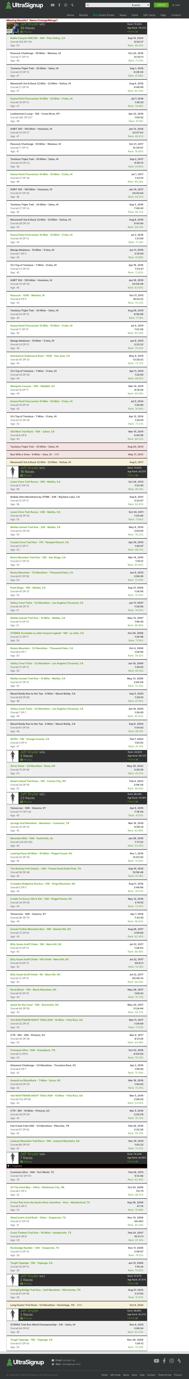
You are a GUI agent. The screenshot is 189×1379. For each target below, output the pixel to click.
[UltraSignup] (24, 4)
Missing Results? (17, 20)
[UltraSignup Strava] (72, 4)
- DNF (34, 454)
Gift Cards (149, 15)
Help (163, 15)
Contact (176, 15)
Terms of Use (164, 1374)
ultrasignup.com (71, 1364)
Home (70, 15)
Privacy (178, 1374)
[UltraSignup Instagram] (66, 4)
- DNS (46, 1305)
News (123, 15)
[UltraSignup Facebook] (60, 4)
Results (83, 15)
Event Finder (103, 15)
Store (135, 15)
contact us (69, 1360)
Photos (27, 31)
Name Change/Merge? (44, 20)
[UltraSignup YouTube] (53, 4)
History (131, 31)
